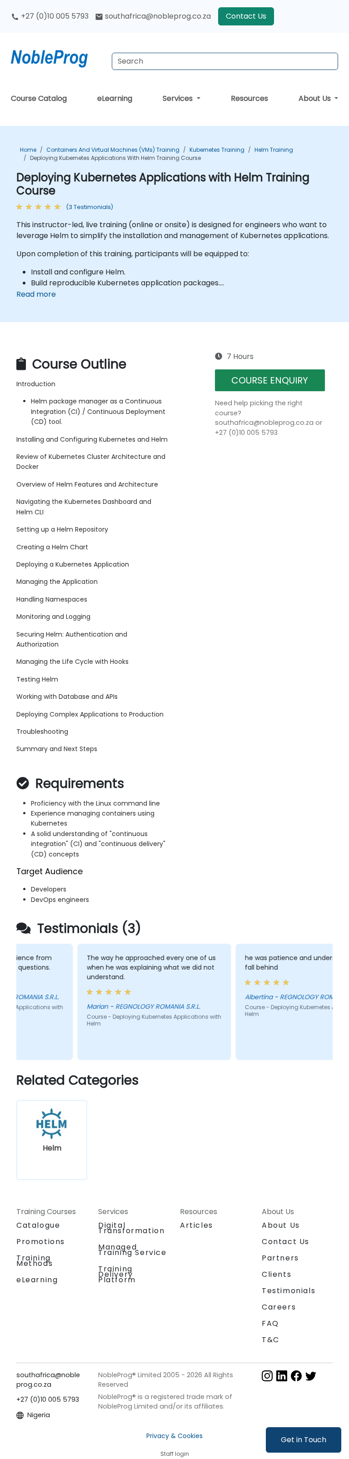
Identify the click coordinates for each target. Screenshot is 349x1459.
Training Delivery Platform (117, 1274)
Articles (196, 1225)
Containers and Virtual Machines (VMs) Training (112, 150)
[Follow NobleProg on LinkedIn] (281, 1375)
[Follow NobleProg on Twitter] (310, 1375)
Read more (36, 294)
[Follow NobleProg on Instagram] (267, 1375)
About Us (316, 98)
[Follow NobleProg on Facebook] (296, 1375)
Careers (279, 1307)
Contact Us (246, 16)
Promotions (40, 1241)
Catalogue (38, 1225)
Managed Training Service (132, 1250)
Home (28, 150)
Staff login (174, 1454)
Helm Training (273, 150)
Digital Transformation (131, 1228)
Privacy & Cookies (174, 1435)
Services (178, 98)
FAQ (270, 1323)
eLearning (114, 98)
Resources (249, 98)
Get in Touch (303, 1439)
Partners (280, 1258)
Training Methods (34, 1261)
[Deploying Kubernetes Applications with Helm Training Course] (58, 56)
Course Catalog (39, 98)
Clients (276, 1274)
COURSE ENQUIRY (269, 380)
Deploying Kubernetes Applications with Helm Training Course (115, 158)
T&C (270, 1340)
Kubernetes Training (216, 150)
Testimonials (288, 1290)
